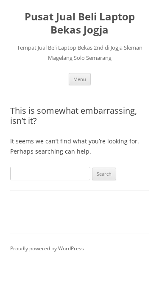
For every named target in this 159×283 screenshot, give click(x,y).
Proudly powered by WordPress (47, 248)
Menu (79, 79)
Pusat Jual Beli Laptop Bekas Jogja (80, 23)
